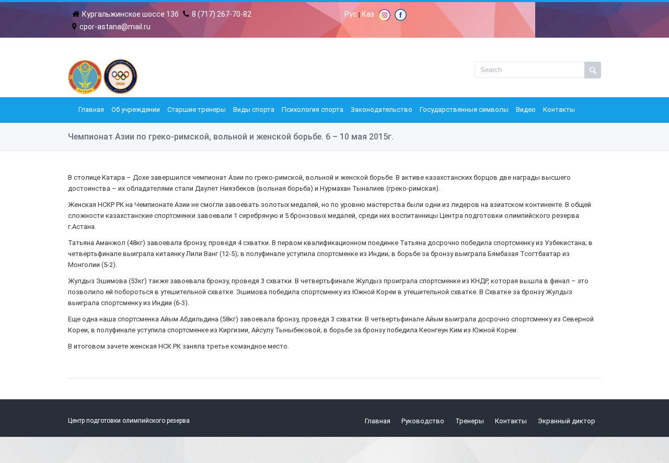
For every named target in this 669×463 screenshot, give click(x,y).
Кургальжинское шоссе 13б (130, 14)
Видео (526, 109)
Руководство (422, 421)
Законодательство (381, 109)
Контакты (559, 109)
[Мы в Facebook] (401, 18)
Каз (368, 14)
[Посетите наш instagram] (384, 19)
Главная (91, 109)
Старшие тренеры (196, 109)
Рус (350, 14)
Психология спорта (312, 109)
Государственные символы (464, 109)
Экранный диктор (566, 421)
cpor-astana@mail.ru (115, 26)
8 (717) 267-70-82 (221, 14)
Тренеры (469, 421)
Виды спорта (253, 109)
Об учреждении (135, 109)
